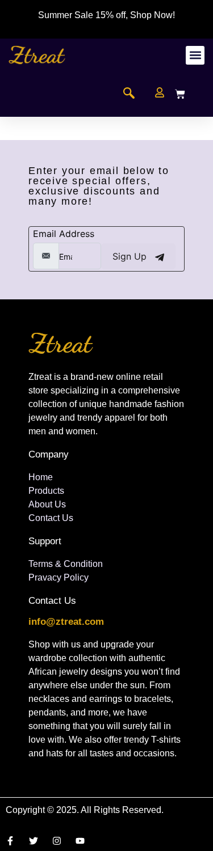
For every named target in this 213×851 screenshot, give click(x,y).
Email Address (63, 233)
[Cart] (180, 94)
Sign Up (130, 256)
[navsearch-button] (129, 94)
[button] (195, 55)
